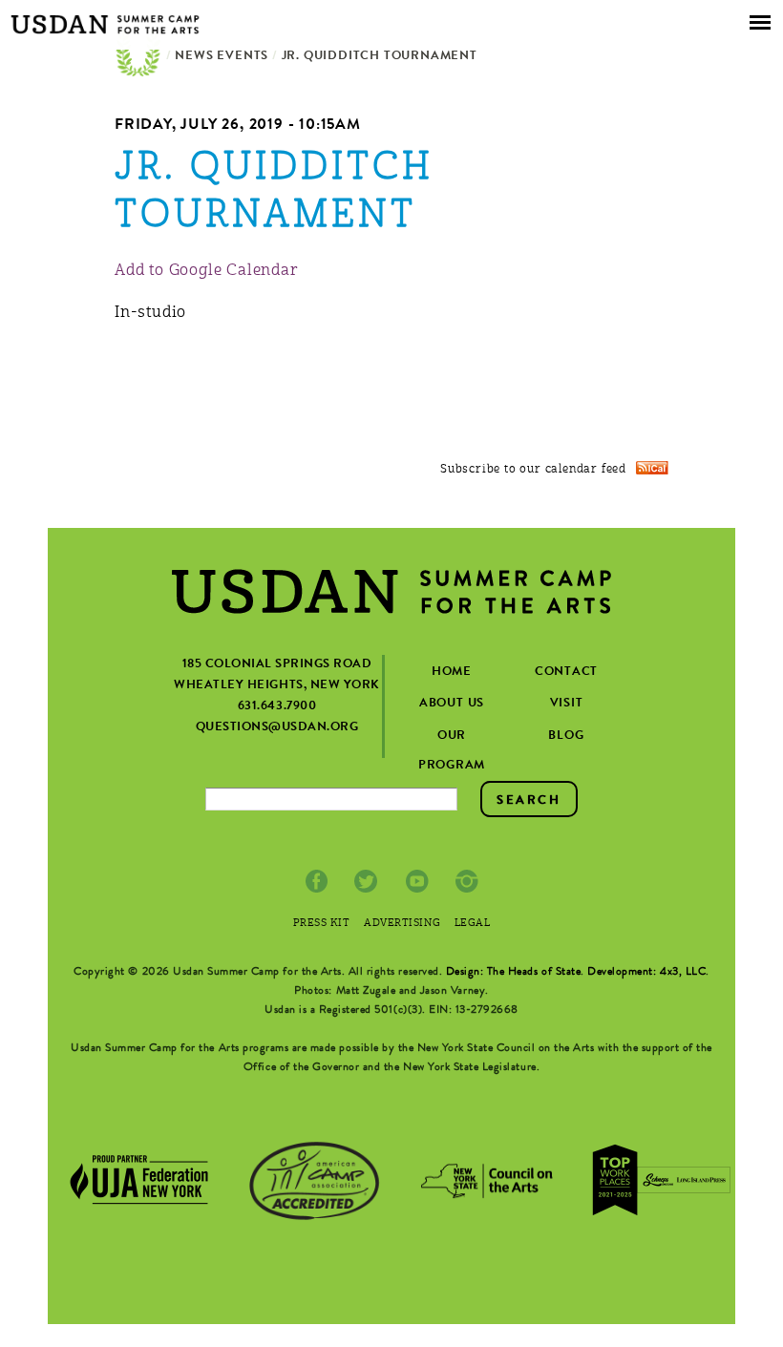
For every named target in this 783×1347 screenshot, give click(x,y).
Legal (473, 923)
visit (566, 704)
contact (566, 672)
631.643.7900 (277, 707)
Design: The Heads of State (514, 973)
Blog (565, 736)
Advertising (402, 923)
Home (138, 57)
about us (451, 704)
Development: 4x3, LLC (646, 973)
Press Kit (321, 923)
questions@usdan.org (277, 728)
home (452, 672)
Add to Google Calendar (207, 271)
